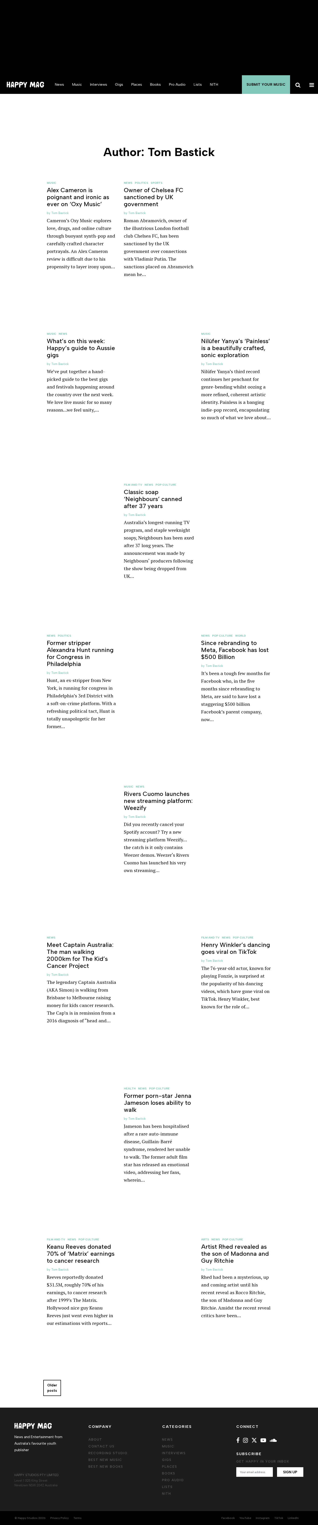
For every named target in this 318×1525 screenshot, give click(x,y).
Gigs (119, 84)
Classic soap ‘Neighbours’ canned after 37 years (153, 499)
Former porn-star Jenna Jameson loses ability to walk (157, 1102)
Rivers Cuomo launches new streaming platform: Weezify (158, 801)
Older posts (52, 1388)
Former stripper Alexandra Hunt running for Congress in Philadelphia (80, 653)
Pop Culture (166, 484)
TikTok (278, 1518)
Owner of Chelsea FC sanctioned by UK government (153, 197)
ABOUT (95, 1440)
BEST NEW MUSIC (105, 1460)
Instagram (263, 1518)
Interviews (98, 84)
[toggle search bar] (297, 84)
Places (136, 84)
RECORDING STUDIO (108, 1453)
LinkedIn (293, 1518)
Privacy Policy (59, 1518)
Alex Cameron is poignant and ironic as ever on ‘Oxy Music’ (78, 197)
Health (130, 1088)
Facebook (228, 1518)
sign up (290, 1472)
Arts (205, 1239)
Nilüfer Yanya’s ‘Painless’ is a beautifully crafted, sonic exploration (235, 348)
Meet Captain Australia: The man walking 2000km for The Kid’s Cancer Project (80, 955)
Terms (77, 1518)
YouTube (245, 1518)
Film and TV (133, 484)
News (59, 84)
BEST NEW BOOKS (105, 1467)
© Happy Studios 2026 (30, 1518)
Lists (197, 84)
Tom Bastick (60, 213)
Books (155, 84)
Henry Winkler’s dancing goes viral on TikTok (235, 948)
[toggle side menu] (311, 84)
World (240, 635)
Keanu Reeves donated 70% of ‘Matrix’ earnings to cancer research (81, 1253)
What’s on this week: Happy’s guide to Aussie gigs (81, 348)
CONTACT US (101, 1446)
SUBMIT (266, 84)
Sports (156, 182)
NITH (214, 84)
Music (77, 84)
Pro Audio (177, 84)
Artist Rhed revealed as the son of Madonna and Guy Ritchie (235, 1253)
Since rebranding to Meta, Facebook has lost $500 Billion (235, 650)
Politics (141, 182)
